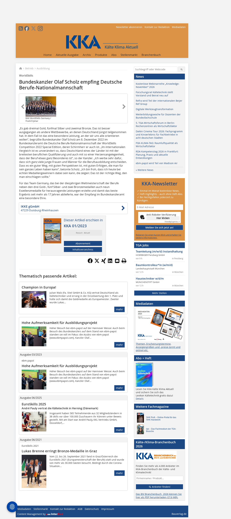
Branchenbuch (151, 55)
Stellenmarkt (129, 55)
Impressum (107, 509)
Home (47, 55)
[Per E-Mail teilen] (117, 261)
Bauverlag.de (179, 513)
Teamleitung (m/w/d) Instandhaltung (159, 251)
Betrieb (29, 68)
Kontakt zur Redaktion (157, 27)
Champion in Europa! (39, 287)
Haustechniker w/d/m (150, 278)
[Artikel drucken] (124, 261)
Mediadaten (179, 27)
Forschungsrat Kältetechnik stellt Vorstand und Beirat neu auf (154, 94)
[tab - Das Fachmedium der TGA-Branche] (141, 430)
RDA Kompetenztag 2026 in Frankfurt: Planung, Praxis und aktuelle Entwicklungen (157, 155)
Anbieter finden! (160, 486)
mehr (119, 309)
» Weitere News (144, 170)
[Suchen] (181, 69)
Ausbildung (43, 68)
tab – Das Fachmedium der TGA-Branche (161, 430)
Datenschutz (92, 509)
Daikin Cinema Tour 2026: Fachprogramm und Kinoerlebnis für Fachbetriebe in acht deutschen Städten (159, 134)
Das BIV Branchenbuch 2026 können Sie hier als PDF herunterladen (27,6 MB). (159, 495)
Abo (114, 55)
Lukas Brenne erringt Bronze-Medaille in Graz (59, 451)
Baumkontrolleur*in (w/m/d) (154, 265)
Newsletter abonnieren (129, 27)
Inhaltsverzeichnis (83, 249)
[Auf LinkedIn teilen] (110, 262)
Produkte (101, 55)
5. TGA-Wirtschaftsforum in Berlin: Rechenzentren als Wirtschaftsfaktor (156, 124)
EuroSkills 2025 (34, 404)
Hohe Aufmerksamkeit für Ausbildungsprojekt (59, 322)
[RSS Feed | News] (20, 28)
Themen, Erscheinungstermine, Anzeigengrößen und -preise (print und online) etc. (158, 347)
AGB (80, 509)
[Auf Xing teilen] (103, 262)
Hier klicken (163, 218)
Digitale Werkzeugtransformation (154, 109)
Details (140, 398)
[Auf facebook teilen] (90, 262)
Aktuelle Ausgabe (67, 55)
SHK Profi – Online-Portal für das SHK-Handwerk (161, 418)
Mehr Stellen (159, 293)
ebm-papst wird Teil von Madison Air (157, 163)
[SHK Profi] (141, 418)
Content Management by (31, 514)
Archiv (87, 55)
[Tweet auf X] (97, 262)
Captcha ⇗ (172, 222)
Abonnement (83, 243)
